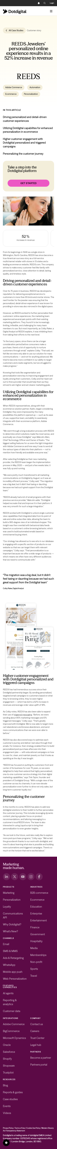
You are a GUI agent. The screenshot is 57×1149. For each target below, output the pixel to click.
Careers (34, 1031)
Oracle (7, 1045)
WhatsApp (9, 965)
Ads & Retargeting (13, 958)
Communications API (13, 915)
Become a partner (40, 1057)
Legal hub (35, 1045)
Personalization (31, 94)
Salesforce (9, 1052)
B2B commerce (39, 892)
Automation (35, 87)
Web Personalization (15, 978)
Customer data (11, 1011)
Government (37, 934)
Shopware (9, 1065)
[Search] (45, 3)
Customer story (34, 30)
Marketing (8, 892)
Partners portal (38, 1064)
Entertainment (38, 920)
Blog (5, 1085)
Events (7, 1106)
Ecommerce (11, 94)
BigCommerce (11, 1031)
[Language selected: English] (33, 3)
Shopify (7, 1058)
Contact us (36, 1024)
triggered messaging (23, 714)
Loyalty (7, 906)
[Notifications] (39, 3)
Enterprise (36, 913)
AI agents (8, 993)
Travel (33, 975)
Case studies (10, 1099)
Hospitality (36, 941)
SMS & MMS (10, 951)
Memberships (38, 955)
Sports (34, 969)
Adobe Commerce (13, 87)
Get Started (28, 183)
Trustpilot (8, 1072)
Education (36, 906)
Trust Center (37, 1038)
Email (6, 944)
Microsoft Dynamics (14, 1038)
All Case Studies (16, 30)
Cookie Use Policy (33, 1128)
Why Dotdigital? (12, 924)
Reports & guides (13, 1092)
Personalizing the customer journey (23, 153)
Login (52, 3)
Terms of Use (20, 1128)
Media (34, 948)
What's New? (10, 931)
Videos (7, 1113)
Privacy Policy (8, 1128)
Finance (34, 927)
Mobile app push (12, 971)
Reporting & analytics (10, 1002)
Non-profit (36, 962)
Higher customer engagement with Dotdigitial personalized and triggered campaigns (24, 142)
